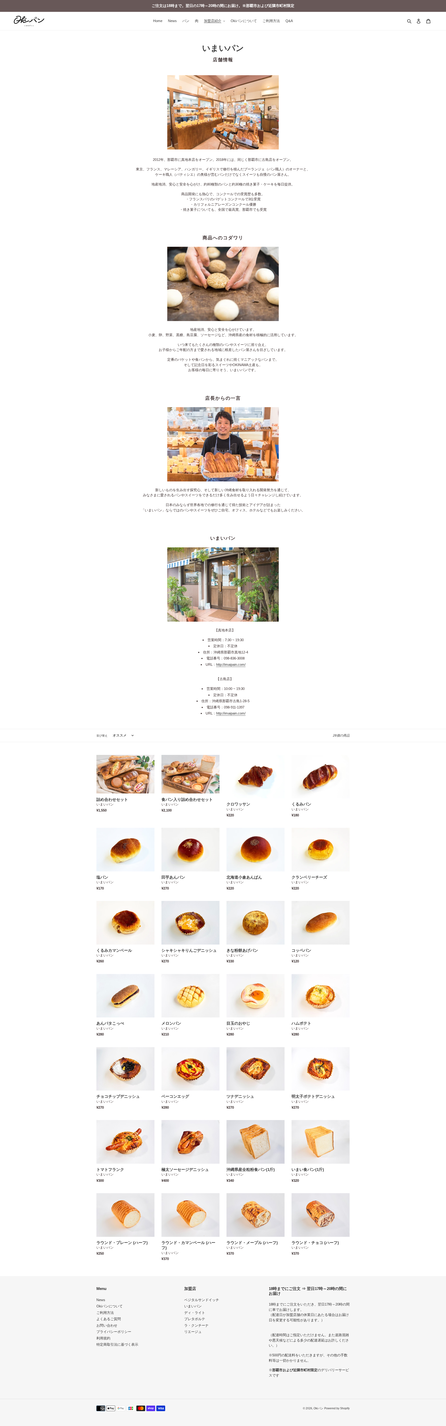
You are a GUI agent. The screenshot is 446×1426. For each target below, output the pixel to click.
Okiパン (318, 1408)
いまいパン (193, 1306)
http (219, 664)
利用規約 (103, 1338)
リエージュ (193, 1332)
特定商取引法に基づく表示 (117, 1344)
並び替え (102, 735)
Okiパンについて (109, 1306)
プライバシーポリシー (113, 1332)
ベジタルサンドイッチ (201, 1300)
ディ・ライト (194, 1313)
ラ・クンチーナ (196, 1325)
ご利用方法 (105, 1313)
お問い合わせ (106, 1325)
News (100, 1300)
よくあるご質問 (108, 1319)
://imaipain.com (233, 664)
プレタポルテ (194, 1319)
